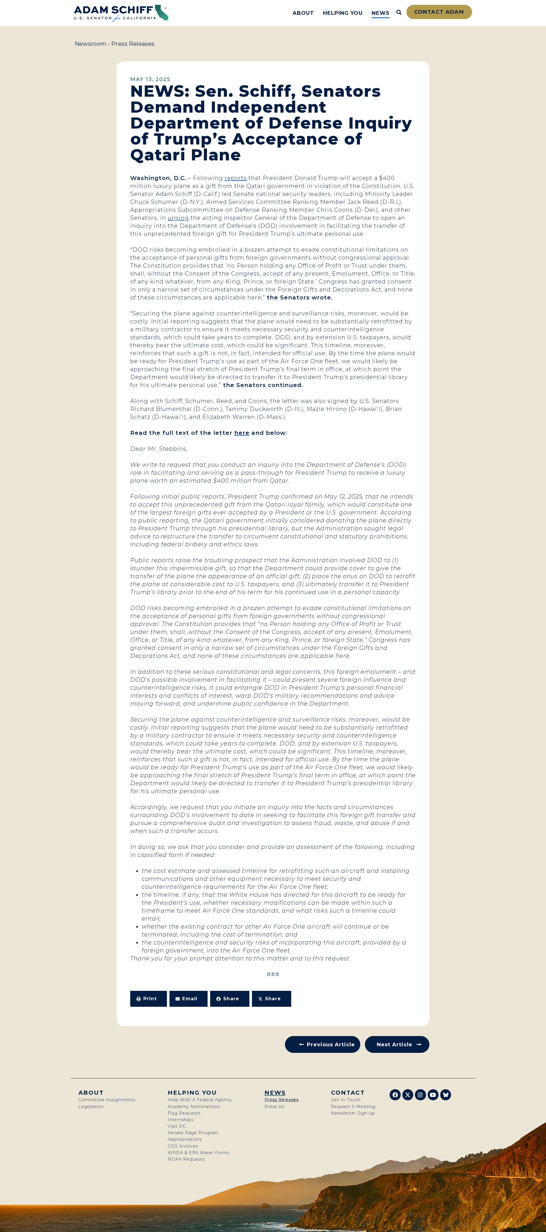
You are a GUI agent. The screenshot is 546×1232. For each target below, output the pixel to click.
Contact (348, 1093)
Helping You (343, 13)
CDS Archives (183, 1146)
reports (236, 178)
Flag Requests (184, 1113)
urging (178, 217)
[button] (148, 999)
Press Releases (133, 43)
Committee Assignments (106, 1099)
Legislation (91, 1106)
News (381, 13)
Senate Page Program (193, 1132)
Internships (180, 1119)
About (303, 13)
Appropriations (185, 1139)
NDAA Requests (186, 1159)
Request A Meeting (353, 1106)
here (241, 432)
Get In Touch (346, 1099)
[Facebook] (395, 1094)
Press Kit (274, 1106)
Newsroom (91, 43)
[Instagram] (420, 1094)
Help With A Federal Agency (200, 1099)
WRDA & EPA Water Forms (198, 1152)
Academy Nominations (194, 1106)
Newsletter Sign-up (353, 1113)
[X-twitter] (407, 1094)
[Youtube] (433, 1094)
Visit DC (177, 1126)
